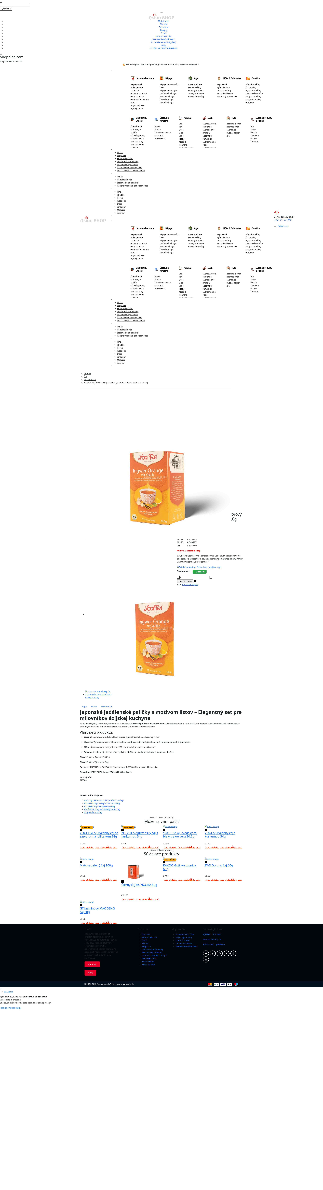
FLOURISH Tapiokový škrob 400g (99, 806)
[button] (81, 702)
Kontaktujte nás (163, 36)
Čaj (85, 376)
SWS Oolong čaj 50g (219, 865)
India (119, 203)
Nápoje (168, 78)
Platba (120, 152)
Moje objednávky (184, 937)
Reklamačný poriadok (127, 164)
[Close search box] (1, 2)
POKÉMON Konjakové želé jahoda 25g (102, 809)
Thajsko (121, 194)
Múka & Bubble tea (232, 78)
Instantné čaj (90, 379)
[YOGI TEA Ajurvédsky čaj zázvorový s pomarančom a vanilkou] (155, 463)
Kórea (120, 197)
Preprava (121, 155)
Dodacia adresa (183, 940)
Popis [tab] (84, 706)
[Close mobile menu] (161, 12)
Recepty (163, 30)
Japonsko (121, 200)
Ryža (234, 118)
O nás (163, 33)
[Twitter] (227, 954)
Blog (163, 45)
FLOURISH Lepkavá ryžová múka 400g (102, 803)
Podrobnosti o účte (185, 934)
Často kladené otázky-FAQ (163, 42)
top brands (118, 216)
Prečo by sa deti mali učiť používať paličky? (104, 800)
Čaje (196, 78)
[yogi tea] (199, 566)
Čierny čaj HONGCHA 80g (139, 885)
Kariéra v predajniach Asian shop (132, 185)
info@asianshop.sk (212, 939)
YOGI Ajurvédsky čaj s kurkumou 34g (220, 835)
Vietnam (121, 213)
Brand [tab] (94, 706)
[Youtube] (206, 954)
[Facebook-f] (213, 954)
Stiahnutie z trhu (125, 158)
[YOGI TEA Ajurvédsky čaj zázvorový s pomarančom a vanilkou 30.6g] (98, 694)
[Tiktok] (233, 954)
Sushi (210, 118)
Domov (87, 373)
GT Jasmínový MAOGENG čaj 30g (97, 910)
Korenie (187, 118)
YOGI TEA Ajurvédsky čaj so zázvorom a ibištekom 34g (99, 835)
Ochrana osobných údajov (154, 955)
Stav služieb (208, 944)
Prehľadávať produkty (10, 1007)
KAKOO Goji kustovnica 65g (179, 867)
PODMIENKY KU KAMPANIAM (164, 48)
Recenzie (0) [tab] (106, 706)
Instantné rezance (145, 78)
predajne (220, 944)
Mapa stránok (148, 964)
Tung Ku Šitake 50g (93, 812)
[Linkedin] (206, 959)
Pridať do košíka (185, 581)
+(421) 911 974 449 (211, 934)
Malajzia (121, 210)
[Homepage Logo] (161, 16)
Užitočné (117, 149)
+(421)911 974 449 (282, 219)
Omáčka (256, 78)
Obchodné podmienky (127, 161)
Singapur (121, 207)
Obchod (163, 24)
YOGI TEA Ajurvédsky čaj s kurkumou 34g (139, 835)
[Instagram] (220, 954)
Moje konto (163, 21)
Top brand (163, 27)
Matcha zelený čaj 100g (96, 865)
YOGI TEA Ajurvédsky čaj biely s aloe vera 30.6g (180, 835)
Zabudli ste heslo (184, 943)
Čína (119, 191)
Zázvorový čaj (191, 584)
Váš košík (8, 991)
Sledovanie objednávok (164, 39)
